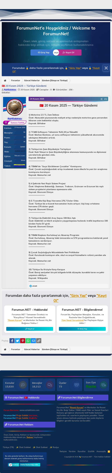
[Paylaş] (101, 99)
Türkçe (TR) (8, 447)
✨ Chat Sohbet (23, 447)
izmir (22, 146)
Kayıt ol (31, 329)
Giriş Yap (44, 52)
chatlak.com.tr (20, 151)
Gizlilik (91, 451)
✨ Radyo (54, 447)
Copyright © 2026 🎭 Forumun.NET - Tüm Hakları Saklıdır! (87, 457)
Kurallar (82, 451)
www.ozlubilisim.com (29, 410)
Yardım (72, 451)
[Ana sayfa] (5, 81)
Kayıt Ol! (69, 52)
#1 (105, 99)
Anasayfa (101, 451)
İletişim (63, 451)
